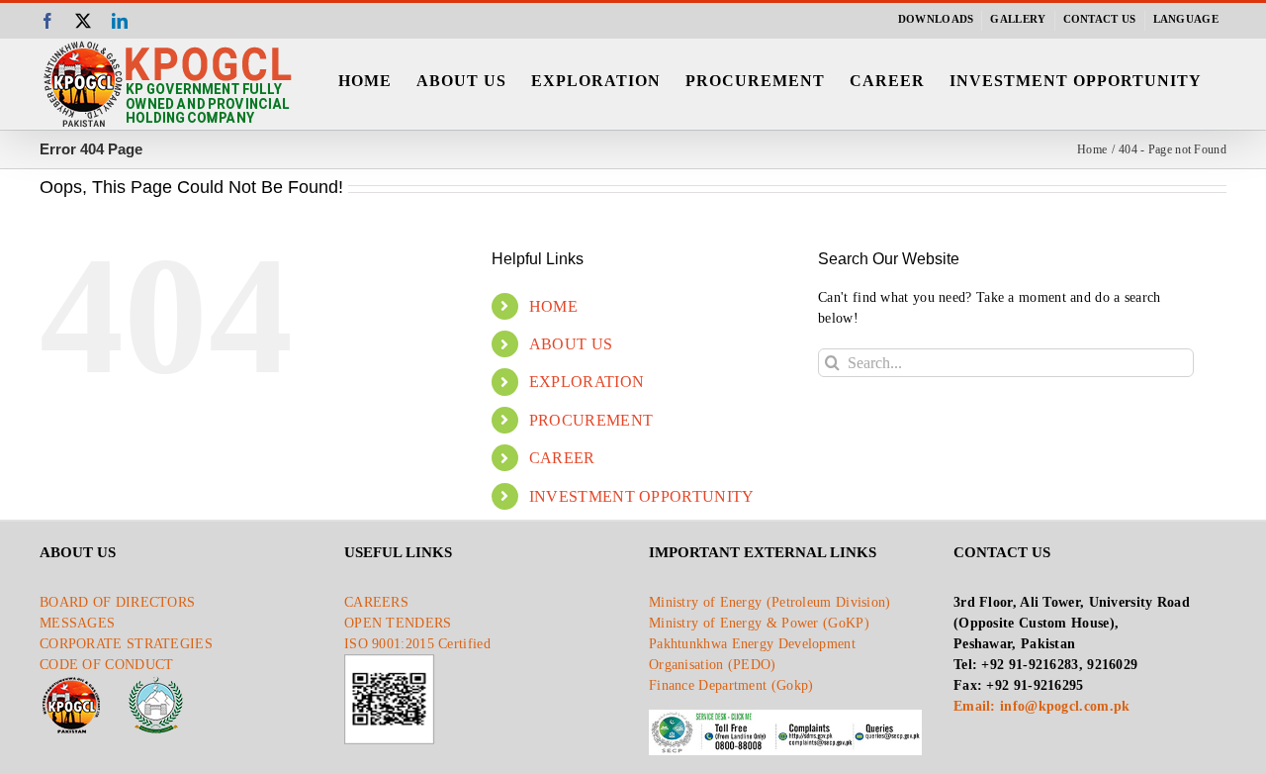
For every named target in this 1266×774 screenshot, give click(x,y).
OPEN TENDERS (398, 623)
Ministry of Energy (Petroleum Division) (770, 602)
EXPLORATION (586, 381)
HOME (553, 306)
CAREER (562, 457)
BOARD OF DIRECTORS (117, 602)
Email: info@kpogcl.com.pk (1041, 706)
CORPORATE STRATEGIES (126, 643)
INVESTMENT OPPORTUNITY (642, 496)
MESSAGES (77, 623)
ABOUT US (570, 344)
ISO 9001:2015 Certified (417, 643)
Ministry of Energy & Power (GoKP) (759, 623)
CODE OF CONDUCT (107, 664)
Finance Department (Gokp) (731, 685)
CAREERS (376, 602)
